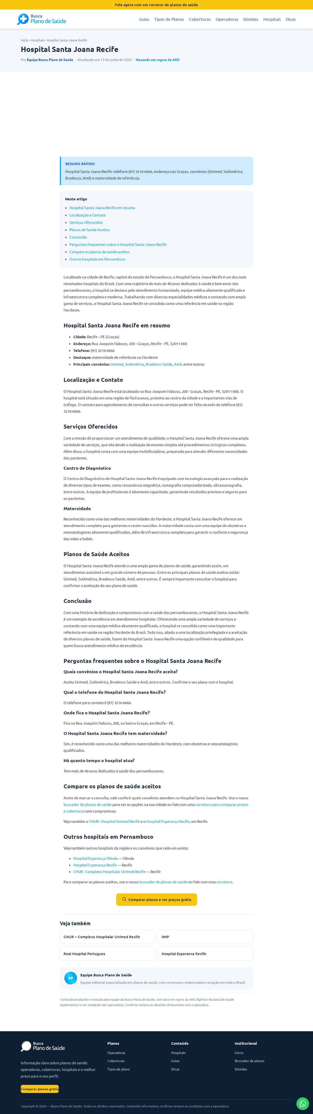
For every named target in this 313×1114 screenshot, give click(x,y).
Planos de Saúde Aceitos (89, 229)
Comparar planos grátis (40, 1089)
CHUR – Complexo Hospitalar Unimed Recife (102, 936)
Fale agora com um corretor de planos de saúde (156, 4)
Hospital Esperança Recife (168, 821)
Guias (144, 19)
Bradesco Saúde (159, 364)
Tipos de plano (118, 1069)
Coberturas (200, 19)
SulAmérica (134, 364)
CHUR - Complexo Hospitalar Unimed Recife (109, 871)
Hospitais (272, 19)
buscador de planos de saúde (88, 804)
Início (24, 40)
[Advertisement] (156, 114)
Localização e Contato (87, 215)
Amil (178, 364)
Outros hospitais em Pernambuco (97, 259)
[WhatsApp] (302, 1103)
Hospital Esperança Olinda (95, 858)
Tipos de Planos (169, 19)
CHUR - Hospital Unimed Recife (114, 821)
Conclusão (78, 237)
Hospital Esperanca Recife (184, 953)
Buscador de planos (249, 1060)
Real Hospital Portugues (84, 953)
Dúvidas (250, 19)
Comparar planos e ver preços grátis (159, 899)
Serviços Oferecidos (86, 222)
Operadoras (227, 19)
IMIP (165, 936)
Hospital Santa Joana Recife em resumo (102, 207)
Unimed (117, 364)
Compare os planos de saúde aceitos (99, 251)
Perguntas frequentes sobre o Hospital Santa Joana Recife (118, 244)
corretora (224, 881)
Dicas (291, 19)
